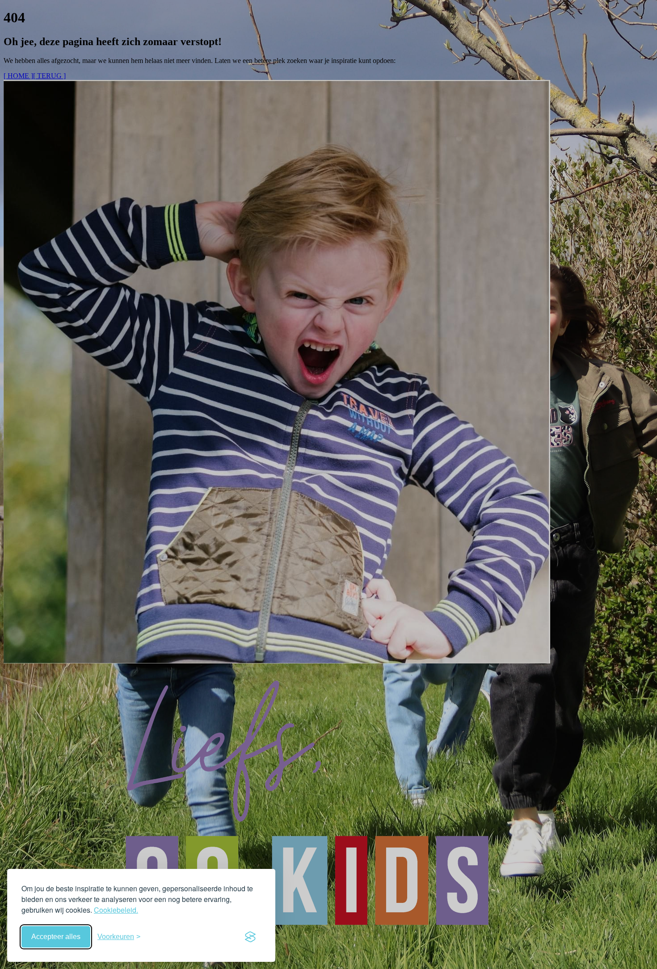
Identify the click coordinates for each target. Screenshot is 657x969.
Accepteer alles (55, 936)
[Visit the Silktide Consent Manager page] (250, 937)
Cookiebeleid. (116, 910)
